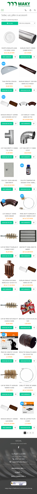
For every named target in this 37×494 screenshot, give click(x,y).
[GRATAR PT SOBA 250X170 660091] (28, 236)
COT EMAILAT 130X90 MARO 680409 (9, 215)
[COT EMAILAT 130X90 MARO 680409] (9, 203)
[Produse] (2, 10)
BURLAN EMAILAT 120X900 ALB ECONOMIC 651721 (9, 116)
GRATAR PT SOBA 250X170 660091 (27, 248)
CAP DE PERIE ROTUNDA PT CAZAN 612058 (9, 320)
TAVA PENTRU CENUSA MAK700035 (9, 82)
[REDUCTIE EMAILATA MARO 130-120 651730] (28, 341)
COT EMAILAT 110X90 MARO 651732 (28, 116)
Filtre (10, 23)
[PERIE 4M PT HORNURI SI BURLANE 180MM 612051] (28, 203)
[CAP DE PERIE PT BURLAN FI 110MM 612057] (9, 236)
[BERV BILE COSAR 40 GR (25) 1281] (28, 305)
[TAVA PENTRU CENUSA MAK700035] (9, 70)
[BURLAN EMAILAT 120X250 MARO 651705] (28, 269)
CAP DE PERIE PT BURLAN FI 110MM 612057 (9, 248)
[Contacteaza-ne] (26, 10)
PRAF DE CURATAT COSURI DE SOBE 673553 (9, 353)
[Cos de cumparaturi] (30, 10)
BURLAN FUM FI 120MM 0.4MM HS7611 (27, 49)
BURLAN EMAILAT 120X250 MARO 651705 (27, 281)
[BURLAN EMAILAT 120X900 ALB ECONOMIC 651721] (9, 104)
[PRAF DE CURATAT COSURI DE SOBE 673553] (9, 341)
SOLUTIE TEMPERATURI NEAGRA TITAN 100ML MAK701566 (27, 181)
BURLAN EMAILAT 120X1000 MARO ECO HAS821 (28, 82)
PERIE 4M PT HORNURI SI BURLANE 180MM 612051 (28, 215)
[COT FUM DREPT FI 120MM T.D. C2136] (9, 137)
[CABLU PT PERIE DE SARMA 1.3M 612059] (28, 374)
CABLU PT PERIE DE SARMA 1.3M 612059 (27, 386)
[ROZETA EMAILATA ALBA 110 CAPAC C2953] (9, 37)
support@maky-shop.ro (20, 462)
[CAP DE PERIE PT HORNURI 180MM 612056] (9, 374)
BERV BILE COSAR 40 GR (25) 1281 (28, 320)
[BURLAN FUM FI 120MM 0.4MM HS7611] (28, 37)
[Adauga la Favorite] (15, 56)
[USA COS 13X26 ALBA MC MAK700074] (9, 169)
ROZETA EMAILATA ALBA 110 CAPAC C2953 (9, 49)
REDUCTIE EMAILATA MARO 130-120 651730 (27, 353)
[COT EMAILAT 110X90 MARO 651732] (28, 104)
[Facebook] (18, 447)
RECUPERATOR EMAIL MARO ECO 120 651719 (9, 281)
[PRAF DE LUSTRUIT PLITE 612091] (28, 407)
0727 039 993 (19, 459)
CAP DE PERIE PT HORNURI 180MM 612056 (9, 386)
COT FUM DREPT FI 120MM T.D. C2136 (9, 149)
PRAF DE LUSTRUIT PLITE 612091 (27, 420)
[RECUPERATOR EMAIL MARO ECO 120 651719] (9, 269)
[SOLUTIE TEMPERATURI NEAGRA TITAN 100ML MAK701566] (28, 170)
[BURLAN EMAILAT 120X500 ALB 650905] (9, 408)
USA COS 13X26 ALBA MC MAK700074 (9, 181)
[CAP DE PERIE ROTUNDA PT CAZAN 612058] (9, 305)
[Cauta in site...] (35, 10)
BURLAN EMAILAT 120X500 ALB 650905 (9, 420)
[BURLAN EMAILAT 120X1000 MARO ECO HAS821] (28, 70)
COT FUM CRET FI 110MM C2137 (28, 149)
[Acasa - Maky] (18, 4)
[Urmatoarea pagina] (33, 433)
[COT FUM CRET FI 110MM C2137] (28, 137)
